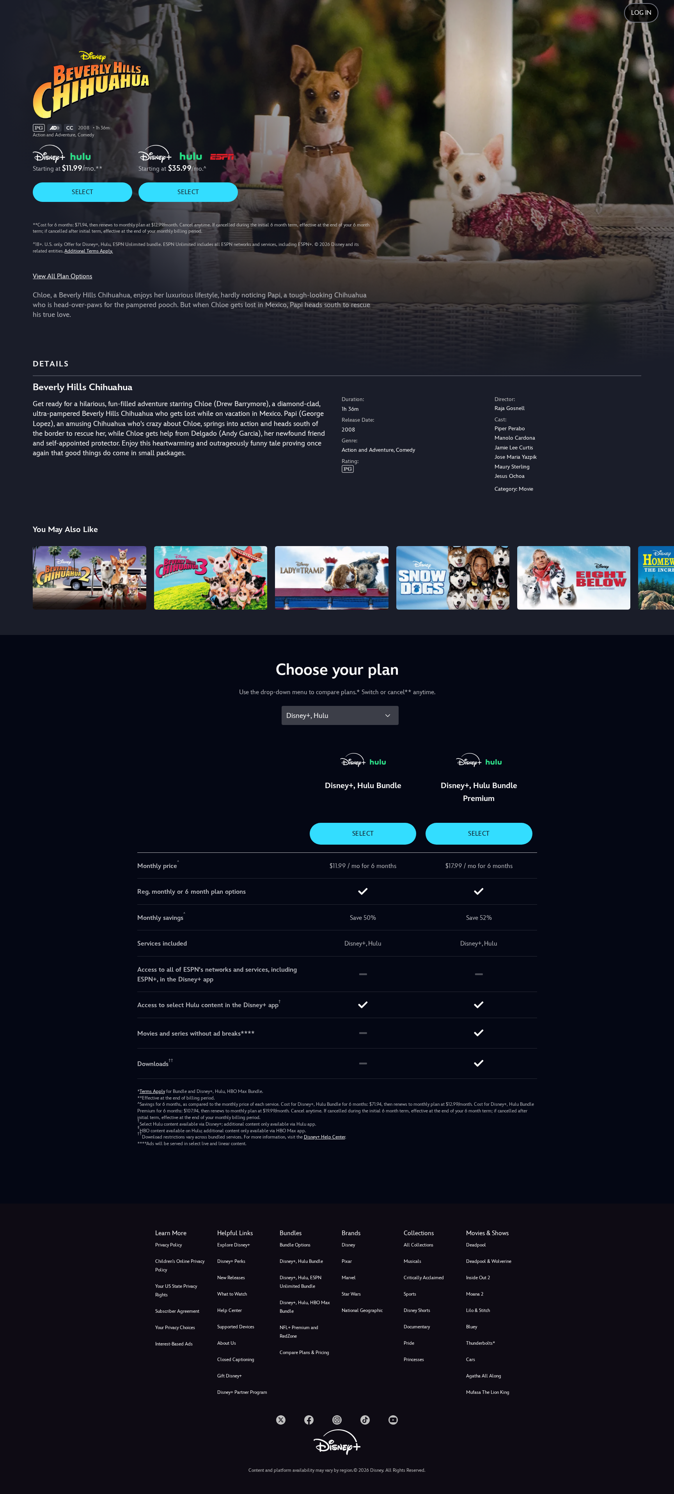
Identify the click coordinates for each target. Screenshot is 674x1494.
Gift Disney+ (229, 1376)
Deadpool (476, 1245)
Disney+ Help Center (324, 1137)
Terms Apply (152, 1091)
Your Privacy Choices (175, 1327)
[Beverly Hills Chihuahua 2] (89, 578)
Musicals (412, 1261)
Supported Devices (235, 1327)
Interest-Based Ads (174, 1344)
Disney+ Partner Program (242, 1392)
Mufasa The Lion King (487, 1392)
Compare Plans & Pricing (304, 1352)
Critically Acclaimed (424, 1277)
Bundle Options (295, 1245)
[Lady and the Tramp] (331, 578)
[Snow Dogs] (452, 578)
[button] (243, 1233)
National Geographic (362, 1310)
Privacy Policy (168, 1245)
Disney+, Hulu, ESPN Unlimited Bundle (300, 1282)
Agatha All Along (483, 1376)
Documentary (417, 1327)
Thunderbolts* (480, 1343)
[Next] (659, 576)
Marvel (349, 1277)
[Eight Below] (573, 578)
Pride (409, 1343)
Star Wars (351, 1294)
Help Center (229, 1310)
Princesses (414, 1359)
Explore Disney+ (233, 1245)
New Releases (231, 1277)
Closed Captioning (235, 1359)
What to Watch (232, 1294)
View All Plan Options (62, 276)
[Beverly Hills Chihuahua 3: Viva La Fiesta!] (210, 578)
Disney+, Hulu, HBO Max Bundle (305, 1307)
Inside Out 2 (478, 1277)
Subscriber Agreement (177, 1311)
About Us (226, 1343)
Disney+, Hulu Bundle (301, 1261)
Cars (470, 1359)
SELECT (82, 192)
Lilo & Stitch (478, 1310)
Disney (348, 1245)
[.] (281, 1420)
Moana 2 (474, 1294)
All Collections (418, 1245)
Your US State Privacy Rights (176, 1291)
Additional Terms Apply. (88, 251)
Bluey (471, 1327)
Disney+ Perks (231, 1261)
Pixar (347, 1261)
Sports (410, 1294)
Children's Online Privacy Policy (179, 1266)
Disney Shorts (417, 1310)
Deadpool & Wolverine (488, 1261)
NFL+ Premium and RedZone (299, 1332)
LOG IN (641, 12)
